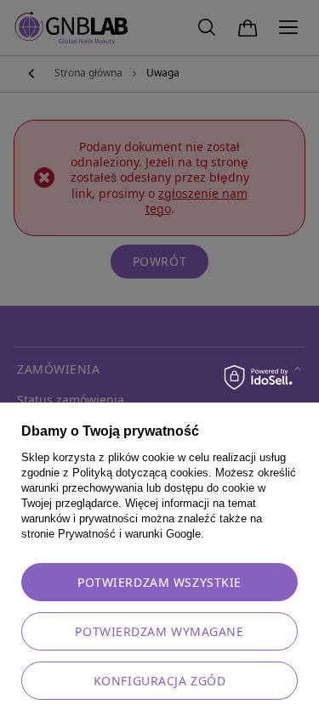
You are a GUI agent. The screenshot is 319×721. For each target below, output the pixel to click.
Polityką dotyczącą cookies (140, 472)
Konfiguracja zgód (160, 681)
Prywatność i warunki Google (129, 533)
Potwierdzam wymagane (159, 631)
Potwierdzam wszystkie (159, 582)
